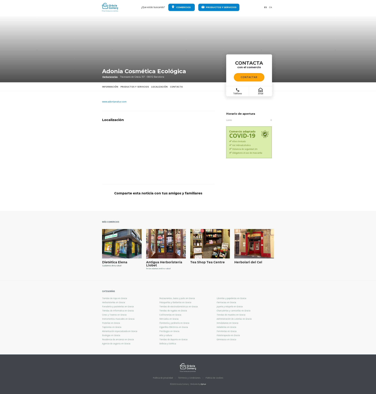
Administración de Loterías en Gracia (234, 318)
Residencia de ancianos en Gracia (118, 339)
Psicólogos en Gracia (169, 331)
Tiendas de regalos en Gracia (173, 310)
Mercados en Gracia (168, 318)
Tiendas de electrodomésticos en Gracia (178, 306)
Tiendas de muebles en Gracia (231, 314)
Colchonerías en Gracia (170, 314)
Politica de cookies (214, 377)
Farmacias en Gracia (226, 302)
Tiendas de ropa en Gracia (114, 298)
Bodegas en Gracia (111, 335)
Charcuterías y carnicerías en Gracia (233, 310)
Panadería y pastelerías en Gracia (118, 306)
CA (270, 7)
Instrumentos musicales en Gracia (118, 318)
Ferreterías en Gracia (226, 331)
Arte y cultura (165, 335)
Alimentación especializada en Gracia (119, 331)
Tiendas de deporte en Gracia (173, 339)
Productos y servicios (135, 86)
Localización (159, 86)
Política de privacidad (163, 377)
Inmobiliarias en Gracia (227, 323)
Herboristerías (110, 76)
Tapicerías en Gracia (111, 327)
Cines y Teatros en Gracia (114, 314)
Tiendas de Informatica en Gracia (118, 310)
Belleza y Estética (167, 343)
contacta (176, 86)
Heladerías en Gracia (226, 327)
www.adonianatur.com (114, 101)
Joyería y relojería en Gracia (230, 306)
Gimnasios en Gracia (226, 339)
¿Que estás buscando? (153, 7)
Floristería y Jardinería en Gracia (174, 323)
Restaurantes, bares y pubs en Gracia (177, 298)
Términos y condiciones (189, 377)
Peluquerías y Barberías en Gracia (175, 302)
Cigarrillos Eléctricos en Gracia (173, 327)
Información (110, 86)
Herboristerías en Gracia (113, 302)
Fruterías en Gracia (111, 323)
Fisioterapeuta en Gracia (228, 335)
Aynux (203, 384)
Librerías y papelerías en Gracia (231, 298)
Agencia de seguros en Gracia (116, 343)
